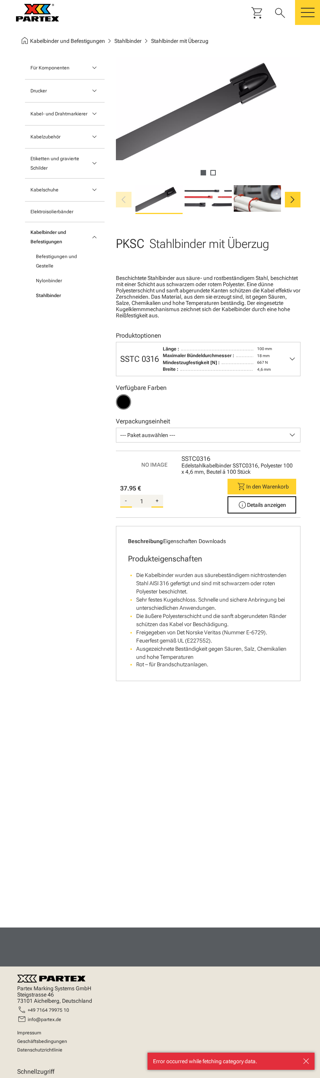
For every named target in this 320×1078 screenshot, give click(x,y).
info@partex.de (44, 1019)
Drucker (38, 91)
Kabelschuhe (44, 190)
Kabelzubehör (45, 137)
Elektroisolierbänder (51, 211)
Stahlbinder (48, 295)
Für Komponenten (49, 68)
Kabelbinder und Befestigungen (48, 237)
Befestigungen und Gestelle (56, 261)
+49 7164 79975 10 (48, 1010)
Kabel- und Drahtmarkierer (58, 114)
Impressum (29, 1033)
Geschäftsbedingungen (42, 1041)
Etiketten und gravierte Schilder (54, 163)
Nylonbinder (49, 280)
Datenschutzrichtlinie (39, 1050)
